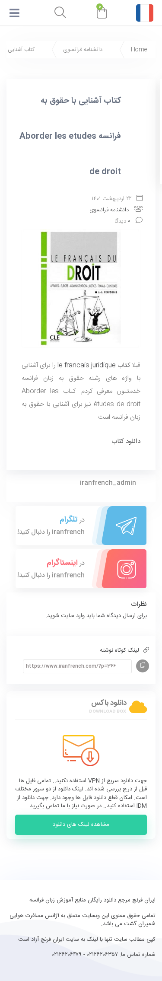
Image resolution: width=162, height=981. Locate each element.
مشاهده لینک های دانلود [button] (81, 824)
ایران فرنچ (51, 939)
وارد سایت (72, 616)
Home (139, 49)
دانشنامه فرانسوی (82, 49)
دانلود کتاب (125, 441)
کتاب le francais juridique (93, 365)
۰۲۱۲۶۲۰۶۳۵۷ (102, 954)
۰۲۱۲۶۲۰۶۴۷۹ (67, 954)
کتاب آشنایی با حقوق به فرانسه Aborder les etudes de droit (70, 136)
